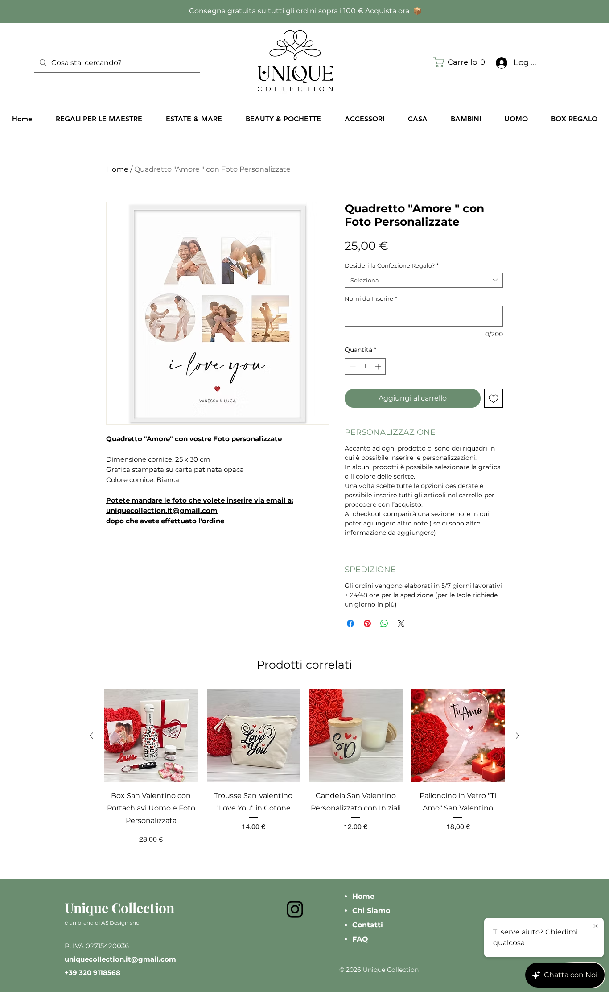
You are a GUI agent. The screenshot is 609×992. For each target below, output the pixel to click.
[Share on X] (401, 623)
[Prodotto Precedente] (91, 735)
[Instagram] (295, 909)
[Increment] (378, 366)
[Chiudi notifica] (595, 926)
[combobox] (424, 280)
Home (117, 169)
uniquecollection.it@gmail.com (120, 959)
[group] (304, 767)
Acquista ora (387, 11)
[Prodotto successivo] (517, 735)
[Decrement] (351, 366)
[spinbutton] (365, 366)
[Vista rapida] (151, 736)
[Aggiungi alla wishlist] (493, 398)
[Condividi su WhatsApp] (384, 623)
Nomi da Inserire (371, 298)
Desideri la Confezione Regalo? (392, 265)
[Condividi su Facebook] (350, 623)
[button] (461, 62)
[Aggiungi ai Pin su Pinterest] (367, 623)
